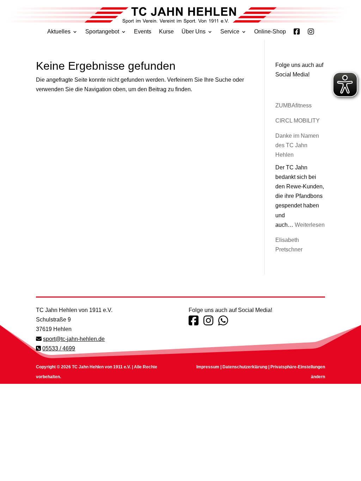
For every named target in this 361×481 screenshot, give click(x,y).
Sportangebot (102, 32)
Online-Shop (270, 32)
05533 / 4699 (58, 348)
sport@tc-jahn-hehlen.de (74, 339)
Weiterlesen (310, 225)
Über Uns (194, 32)
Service (229, 32)
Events (142, 32)
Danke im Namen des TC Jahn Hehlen (297, 145)
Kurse (166, 32)
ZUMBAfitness (293, 105)
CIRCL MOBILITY (297, 121)
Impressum (207, 366)
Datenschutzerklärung (244, 366)
